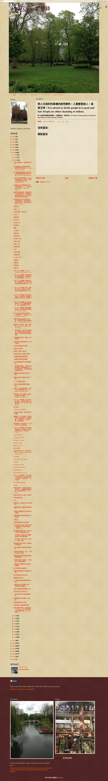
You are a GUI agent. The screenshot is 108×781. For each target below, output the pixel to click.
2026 (14, 136)
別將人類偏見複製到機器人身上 (22, 588)
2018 (14, 152)
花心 (15, 249)
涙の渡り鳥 (17, 222)
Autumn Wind (18, 435)
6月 (15, 623)
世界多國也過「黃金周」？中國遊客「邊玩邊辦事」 (22, 560)
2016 (14, 643)
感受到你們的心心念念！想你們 (22, 495)
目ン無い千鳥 (17, 257)
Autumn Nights (18, 443)
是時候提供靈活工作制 (20, 602)
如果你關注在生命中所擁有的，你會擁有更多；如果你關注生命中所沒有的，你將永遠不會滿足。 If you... (22, 202)
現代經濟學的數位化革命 (21, 575)
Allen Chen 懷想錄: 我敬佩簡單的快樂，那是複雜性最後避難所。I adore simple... (22, 309)
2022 (14, 142)
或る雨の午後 (17, 238)
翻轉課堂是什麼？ (19, 577)
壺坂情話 (16, 225)
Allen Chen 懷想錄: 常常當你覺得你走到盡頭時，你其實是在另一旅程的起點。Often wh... (22, 276)
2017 (14, 640)
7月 (15, 621)
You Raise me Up (19, 464)
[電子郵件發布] (58, 121)
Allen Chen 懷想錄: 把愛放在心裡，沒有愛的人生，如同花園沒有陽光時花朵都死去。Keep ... (23, 283)
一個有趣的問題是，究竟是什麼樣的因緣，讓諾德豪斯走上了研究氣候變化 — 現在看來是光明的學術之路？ (23, 368)
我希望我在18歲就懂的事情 (21, 605)
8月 (15, 618)
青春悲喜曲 (17, 246)
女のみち (16, 214)
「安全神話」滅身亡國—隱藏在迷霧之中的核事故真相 (22, 535)
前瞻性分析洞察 (18, 348)
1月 (15, 637)
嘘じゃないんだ (18, 445)
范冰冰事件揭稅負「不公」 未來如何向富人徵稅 (23, 552)
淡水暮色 (16, 230)
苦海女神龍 (17, 252)
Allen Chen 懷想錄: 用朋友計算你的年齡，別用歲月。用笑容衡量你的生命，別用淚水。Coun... (22, 430)
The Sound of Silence (20, 409)
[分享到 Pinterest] (68, 121)
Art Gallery (46, 94)
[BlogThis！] (63, 121)
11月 (15, 157)
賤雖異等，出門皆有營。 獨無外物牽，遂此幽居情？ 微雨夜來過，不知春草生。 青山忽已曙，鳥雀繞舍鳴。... (23, 419)
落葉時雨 (16, 206)
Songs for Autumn (19, 440)
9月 (15, 615)
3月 (15, 631)
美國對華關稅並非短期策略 (21, 522)
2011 (14, 656)
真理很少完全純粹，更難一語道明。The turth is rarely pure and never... (22, 326)
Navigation (34, 94)
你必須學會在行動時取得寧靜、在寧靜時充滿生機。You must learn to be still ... (23, 168)
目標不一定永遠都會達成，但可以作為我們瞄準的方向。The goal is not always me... (22, 390)
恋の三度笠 (17, 448)
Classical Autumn (19, 437)
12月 (15, 155)
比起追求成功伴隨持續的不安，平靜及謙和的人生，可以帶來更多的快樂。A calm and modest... (22, 187)
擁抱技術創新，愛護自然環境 (22, 354)
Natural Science (58, 94)
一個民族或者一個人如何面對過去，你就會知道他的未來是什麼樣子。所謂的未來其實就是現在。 (22, 333)
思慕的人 (16, 268)
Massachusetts (18, 470)
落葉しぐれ (17, 209)
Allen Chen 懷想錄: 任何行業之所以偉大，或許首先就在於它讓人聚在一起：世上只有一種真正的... (22, 402)
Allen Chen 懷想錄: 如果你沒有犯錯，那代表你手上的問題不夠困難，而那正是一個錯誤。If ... (23, 297)
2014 (14, 648)
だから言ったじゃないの (21, 459)
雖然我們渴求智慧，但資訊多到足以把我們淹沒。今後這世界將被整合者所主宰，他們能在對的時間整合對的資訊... (22, 194)
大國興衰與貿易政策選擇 (21, 359)
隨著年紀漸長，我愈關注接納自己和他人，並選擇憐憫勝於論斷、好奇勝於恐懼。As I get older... (22, 490)
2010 (14, 659)
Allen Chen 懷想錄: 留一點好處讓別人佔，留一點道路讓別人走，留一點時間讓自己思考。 (22, 303)
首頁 (14, 95)
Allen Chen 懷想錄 (30, 8)
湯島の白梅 (17, 241)
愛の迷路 (16, 407)
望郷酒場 (16, 217)
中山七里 (17, 220)
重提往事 (16, 233)
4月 (15, 629)
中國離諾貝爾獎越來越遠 (21, 356)
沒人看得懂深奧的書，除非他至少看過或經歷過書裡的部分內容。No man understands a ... (23, 174)
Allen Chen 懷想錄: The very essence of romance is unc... (23, 271)
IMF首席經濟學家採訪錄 (20, 346)
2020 (14, 147)
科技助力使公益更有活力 (21, 591)
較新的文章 (40, 178)
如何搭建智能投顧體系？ (21, 568)
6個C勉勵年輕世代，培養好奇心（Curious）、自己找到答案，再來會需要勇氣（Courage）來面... (23, 610)
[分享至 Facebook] (67, 121)
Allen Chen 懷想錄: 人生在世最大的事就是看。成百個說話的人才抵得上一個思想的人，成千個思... (22, 477)
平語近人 (16, 519)
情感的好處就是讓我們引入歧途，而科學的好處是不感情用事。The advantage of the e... (23, 320)
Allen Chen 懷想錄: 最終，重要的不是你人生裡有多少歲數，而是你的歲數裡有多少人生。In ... (23, 290)
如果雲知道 (17, 236)
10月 (15, 160)
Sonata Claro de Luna (20, 472)
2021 (14, 144)
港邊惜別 (16, 260)
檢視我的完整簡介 (24, 669)
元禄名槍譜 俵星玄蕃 (20, 212)
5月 (15, 626)
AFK (15, 500)
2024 (14, 139)
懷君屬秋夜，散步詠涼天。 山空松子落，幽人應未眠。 (23, 424)
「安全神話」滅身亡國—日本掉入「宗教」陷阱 (22, 539)
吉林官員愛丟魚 (18, 497)
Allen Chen (23, 94)
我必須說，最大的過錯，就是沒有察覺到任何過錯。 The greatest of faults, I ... (22, 395)
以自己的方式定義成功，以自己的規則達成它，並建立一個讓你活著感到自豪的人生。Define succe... (22, 180)
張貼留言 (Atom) (44, 182)
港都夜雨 (16, 265)
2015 (14, 646)
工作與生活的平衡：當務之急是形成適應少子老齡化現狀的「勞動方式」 (22, 526)
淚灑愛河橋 (17, 254)
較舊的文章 (93, 178)
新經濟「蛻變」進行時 (20, 351)
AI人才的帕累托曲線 (19, 381)
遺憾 (15, 228)
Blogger (60, 777)
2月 (15, 634)
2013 (14, 651)
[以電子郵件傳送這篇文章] (62, 121)
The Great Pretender (20, 467)
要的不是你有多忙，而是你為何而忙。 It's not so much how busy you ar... (22, 452)
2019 (14, 150)
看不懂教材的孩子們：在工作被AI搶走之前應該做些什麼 (22, 531)
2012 (14, 654)
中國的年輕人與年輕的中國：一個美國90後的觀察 (22, 585)
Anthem (16, 462)
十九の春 (16, 456)
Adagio (16, 485)
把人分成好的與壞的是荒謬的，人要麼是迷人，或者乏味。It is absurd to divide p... (23, 315)
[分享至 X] (65, 121)
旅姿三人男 (17, 244)
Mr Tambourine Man (19, 482)
